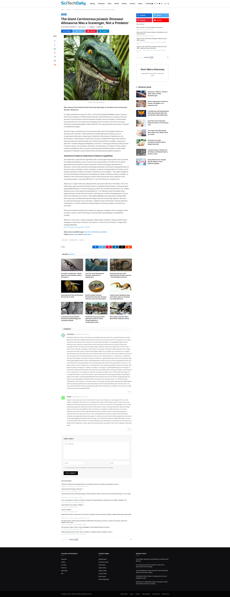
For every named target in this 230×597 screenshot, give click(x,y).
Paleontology (73, 240)
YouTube (63, 565)
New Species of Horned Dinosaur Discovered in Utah (72, 296)
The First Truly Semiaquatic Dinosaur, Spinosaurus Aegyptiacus (94, 275)
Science (132, 3)
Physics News (103, 570)
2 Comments (92, 26)
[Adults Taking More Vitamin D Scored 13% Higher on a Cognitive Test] (141, 103)
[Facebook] (55, 41)
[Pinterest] (55, 53)
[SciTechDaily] (73, 4)
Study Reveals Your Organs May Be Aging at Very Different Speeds (157, 161)
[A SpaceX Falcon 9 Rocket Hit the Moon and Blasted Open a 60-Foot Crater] (141, 152)
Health (116, 3)
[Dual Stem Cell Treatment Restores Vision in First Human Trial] (141, 123)
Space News (102, 576)
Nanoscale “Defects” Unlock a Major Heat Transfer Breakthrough (158, 93)
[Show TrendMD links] (131, 539)
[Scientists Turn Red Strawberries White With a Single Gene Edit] (141, 142)
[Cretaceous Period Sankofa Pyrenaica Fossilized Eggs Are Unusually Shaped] (72, 308)
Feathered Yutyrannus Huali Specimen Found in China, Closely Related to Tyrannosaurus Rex (95, 319)
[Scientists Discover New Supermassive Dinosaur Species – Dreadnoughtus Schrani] (121, 265)
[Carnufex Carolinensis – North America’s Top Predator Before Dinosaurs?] (72, 265)
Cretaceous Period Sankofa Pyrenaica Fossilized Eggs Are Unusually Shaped (71, 318)
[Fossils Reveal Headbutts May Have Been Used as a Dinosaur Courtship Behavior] (121, 286)
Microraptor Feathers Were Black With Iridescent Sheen (119, 317)
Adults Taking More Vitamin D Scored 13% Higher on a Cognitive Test (158, 103)
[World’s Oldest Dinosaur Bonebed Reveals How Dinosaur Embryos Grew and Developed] (96, 286)
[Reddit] (55, 64)
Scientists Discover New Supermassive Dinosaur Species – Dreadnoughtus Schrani (120, 275)
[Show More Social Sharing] (111, 31)
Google (75, 234)
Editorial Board (146, 594)
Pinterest (63, 568)
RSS (62, 573)
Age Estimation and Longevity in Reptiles (72, 505)
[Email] (55, 60)
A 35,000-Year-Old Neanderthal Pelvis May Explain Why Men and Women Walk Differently (158, 113)
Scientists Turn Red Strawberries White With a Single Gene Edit (157, 142)
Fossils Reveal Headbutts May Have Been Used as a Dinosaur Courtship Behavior (120, 297)
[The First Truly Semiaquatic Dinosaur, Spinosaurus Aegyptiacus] (96, 265)
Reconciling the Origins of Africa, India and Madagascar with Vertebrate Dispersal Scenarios (85, 527)
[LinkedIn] (55, 49)
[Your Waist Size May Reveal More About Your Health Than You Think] (141, 132)
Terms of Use (165, 594)
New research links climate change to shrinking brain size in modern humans (152, 33)
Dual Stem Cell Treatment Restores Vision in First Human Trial (158, 123)
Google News (86, 234)
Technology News (104, 579)
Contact (138, 594)
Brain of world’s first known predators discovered (149, 27)
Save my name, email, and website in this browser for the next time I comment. (90, 467)
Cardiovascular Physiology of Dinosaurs (71, 489)
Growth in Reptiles (66, 509)
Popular (81, 240)
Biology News (103, 559)
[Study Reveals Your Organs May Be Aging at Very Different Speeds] (141, 162)
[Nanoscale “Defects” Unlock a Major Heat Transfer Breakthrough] (141, 94)
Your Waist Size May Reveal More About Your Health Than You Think (158, 132)
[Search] (168, 4)
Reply (129, 391)
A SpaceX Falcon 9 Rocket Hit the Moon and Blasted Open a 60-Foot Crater (158, 152)
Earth (109, 3)
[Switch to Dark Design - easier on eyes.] (165, 3)
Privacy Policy (156, 594)
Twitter (63, 562)
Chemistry (101, 3)
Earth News (102, 565)
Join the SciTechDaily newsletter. (96, 232)
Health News (102, 568)
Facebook (64, 559)
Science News (103, 573)
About (131, 594)
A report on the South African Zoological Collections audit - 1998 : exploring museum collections (152, 47)
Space (140, 3)
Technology (149, 3)
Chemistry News (103, 562)
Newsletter (64, 570)
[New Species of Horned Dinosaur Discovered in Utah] (72, 286)
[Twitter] (55, 45)
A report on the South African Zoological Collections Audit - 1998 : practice (152, 39)
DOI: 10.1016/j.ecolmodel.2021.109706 (77, 227)
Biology (92, 3)
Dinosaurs (65, 240)
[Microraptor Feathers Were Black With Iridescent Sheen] (121, 308)
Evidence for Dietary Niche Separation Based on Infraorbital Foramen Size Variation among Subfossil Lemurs (89, 484)
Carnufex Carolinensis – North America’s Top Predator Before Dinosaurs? (71, 275)
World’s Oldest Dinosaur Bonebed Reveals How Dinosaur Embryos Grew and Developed (96, 297)
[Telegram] (55, 56)
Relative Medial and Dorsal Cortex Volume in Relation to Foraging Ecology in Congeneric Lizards (86, 532)
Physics (124, 3)
